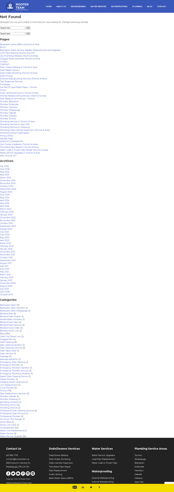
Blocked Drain (6, 313)
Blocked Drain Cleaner (10, 316)
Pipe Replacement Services (13, 393)
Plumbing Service (8, 405)
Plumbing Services (9, 408)
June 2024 (5, 194)
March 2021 (5, 274)
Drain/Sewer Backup (58, 455)
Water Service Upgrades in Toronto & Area (20, 153)
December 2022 (7, 217)
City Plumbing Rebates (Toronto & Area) (19, 56)
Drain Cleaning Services (11, 348)
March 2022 (5, 243)
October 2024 (6, 186)
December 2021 (7, 252)
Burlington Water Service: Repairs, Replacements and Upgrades (30, 50)
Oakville (138, 474)
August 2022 (6, 229)
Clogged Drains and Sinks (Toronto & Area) (20, 58)
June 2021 (5, 269)
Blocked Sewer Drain (10, 328)
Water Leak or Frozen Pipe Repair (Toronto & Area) (24, 150)
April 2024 (4, 200)
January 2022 (6, 249)
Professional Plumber (10, 416)
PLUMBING (137, 6)
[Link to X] (13, 475)
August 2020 (6, 286)
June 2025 (5, 169)
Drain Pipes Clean (8, 350)
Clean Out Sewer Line (10, 336)
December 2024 (8, 180)
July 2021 (4, 266)
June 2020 (5, 291)
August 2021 (6, 263)
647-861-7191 (12, 455)
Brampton (139, 463)
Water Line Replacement (12, 430)
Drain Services (6, 353)
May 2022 (4, 237)
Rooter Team (27, 483)
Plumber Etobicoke (9, 104)
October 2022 (6, 223)
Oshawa (138, 478)
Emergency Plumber (10, 365)
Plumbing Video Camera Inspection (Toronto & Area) (25, 130)
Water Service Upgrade (11, 436)
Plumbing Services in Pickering (14, 127)
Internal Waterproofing (103, 482)
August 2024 (6, 192)
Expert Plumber (7, 379)
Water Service (6, 433)
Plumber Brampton (9, 101)
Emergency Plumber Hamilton (14, 368)
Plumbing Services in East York (14, 124)
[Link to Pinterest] (23, 475)
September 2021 (8, 260)
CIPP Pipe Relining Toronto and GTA (17, 53)
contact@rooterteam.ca (17, 459)
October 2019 (6, 294)
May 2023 (4, 203)
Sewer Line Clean (8, 425)
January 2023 (6, 214)
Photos (3, 390)
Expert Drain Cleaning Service (14, 376)
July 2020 (4, 289)
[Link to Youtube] (18, 475)
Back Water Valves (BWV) (61, 478)
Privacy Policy (6, 136)
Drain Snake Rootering (59, 459)
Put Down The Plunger (11, 419)
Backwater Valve (8, 305)
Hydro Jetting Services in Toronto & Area (19, 93)
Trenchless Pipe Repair (60, 467)
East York (139, 482)
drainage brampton (9, 359)
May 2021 (4, 272)
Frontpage (5, 84)
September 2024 (8, 189)
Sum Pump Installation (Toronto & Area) (19, 144)
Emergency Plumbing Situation (15, 373)
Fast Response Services (11, 81)
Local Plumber (7, 388)
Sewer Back (5, 422)
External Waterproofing (103, 478)
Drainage (4, 356)
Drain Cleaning (7, 342)
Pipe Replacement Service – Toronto (17, 98)
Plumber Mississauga (10, 110)
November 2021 (7, 254)
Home (3, 90)
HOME (49, 6)
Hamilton (139, 470)
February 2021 (6, 277)
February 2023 (7, 212)
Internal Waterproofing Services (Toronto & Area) (23, 96)
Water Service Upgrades (103, 455)
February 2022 (7, 246)
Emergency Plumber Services (14, 370)
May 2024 (4, 197)
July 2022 (4, 232)
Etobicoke (139, 467)
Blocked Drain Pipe (9, 322)
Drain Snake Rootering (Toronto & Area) (18, 73)
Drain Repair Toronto (9, 70)
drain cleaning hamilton (11, 345)
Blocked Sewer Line (9, 330)
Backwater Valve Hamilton (12, 308)
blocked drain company (11, 319)
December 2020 (8, 283)
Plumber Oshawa (8, 116)
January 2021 (6, 280)
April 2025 (4, 175)
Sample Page (6, 138)
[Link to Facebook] (8, 475)
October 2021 (6, 257)
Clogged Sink (6, 339)
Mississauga (140, 459)
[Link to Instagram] (28, 475)
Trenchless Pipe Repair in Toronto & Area (19, 147)
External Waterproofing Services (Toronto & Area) (23, 78)
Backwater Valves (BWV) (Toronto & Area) (19, 44)
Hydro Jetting (55, 474)
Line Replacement (9, 385)
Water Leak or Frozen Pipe (104, 463)
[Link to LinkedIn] (33, 475)
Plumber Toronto (8, 118)
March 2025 (5, 177)
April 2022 (4, 240)
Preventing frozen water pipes (14, 133)
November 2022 (7, 220)
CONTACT (161, 6)
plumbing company (9, 402)
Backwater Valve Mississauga (14, 311)
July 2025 (4, 166)
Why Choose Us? (8, 155)
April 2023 (4, 206)
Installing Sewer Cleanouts (12, 382)
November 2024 (8, 183)
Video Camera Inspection (61, 463)
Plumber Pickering (9, 399)
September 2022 (8, 226)
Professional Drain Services (12, 413)
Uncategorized (7, 428)
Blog (2, 333)
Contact (4, 61)
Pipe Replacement (58, 470)
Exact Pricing (6, 76)
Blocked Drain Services (11, 325)
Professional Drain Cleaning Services (17, 410)
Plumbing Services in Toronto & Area (17, 121)
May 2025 (4, 172)
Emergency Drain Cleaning (13, 362)
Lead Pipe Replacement (103, 459)
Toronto (138, 455)
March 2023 (5, 209)
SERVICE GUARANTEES (11, 141)
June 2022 (5, 234)
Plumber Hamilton (9, 107)
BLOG (149, 6)
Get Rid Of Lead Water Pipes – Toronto (18, 87)
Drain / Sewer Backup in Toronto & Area (18, 67)
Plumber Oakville (8, 113)
